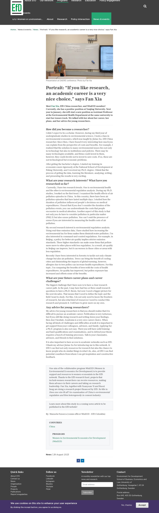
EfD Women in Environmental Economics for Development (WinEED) (28, 19)
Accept (142, 505)
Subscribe (87, 492)
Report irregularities (19, 494)
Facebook (50, 476)
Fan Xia (55, 106)
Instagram (50, 481)
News (35, 30)
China (52, 426)
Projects (14, 489)
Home (13, 30)
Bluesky (49, 484)
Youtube (49, 486)
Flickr (48, 489)
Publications (16, 492)
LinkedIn (49, 479)
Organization (16, 484)
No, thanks (126, 505)
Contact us (15, 479)
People (14, 486)
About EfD (15, 476)
